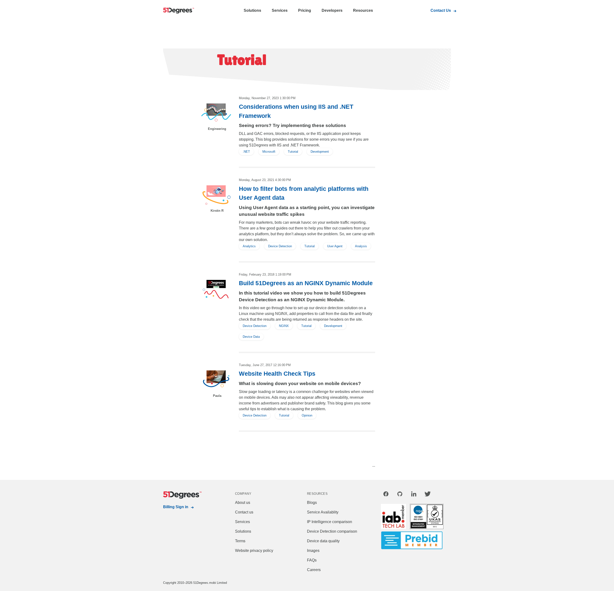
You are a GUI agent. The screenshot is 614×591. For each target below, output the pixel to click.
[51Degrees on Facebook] (386, 494)
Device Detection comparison (332, 531)
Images (313, 551)
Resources (363, 10)
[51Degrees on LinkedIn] (414, 494)
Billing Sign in (175, 507)
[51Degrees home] (182, 495)
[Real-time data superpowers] (182, 11)
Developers (332, 10)
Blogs (312, 503)
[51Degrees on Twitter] (428, 494)
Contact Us (441, 10)
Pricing (304, 10)
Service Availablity (322, 512)
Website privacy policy (254, 551)
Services (280, 10)
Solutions (252, 10)
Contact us (244, 512)
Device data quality (323, 541)
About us (242, 503)
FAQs (312, 560)
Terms (240, 541)
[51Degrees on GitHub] (400, 494)
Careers (314, 570)
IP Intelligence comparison (329, 522)
